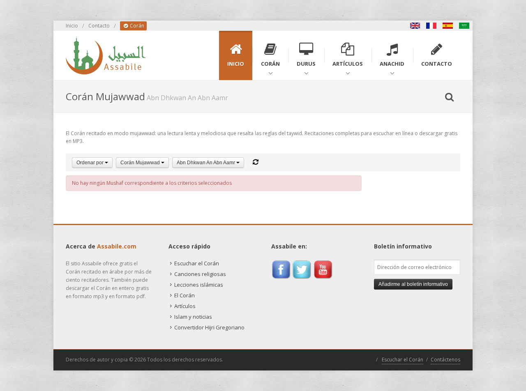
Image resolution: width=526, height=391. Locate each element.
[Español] (448, 26)
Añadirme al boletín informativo (413, 284)
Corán (136, 25)
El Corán (184, 295)
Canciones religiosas (200, 274)
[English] (415, 26)
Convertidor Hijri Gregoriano (209, 327)
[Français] (431, 26)
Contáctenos (445, 359)
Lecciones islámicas (198, 284)
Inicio (72, 25)
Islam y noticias (193, 316)
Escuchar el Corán (196, 263)
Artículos (185, 306)
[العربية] (464, 26)
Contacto (99, 25)
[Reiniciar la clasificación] (255, 162)
